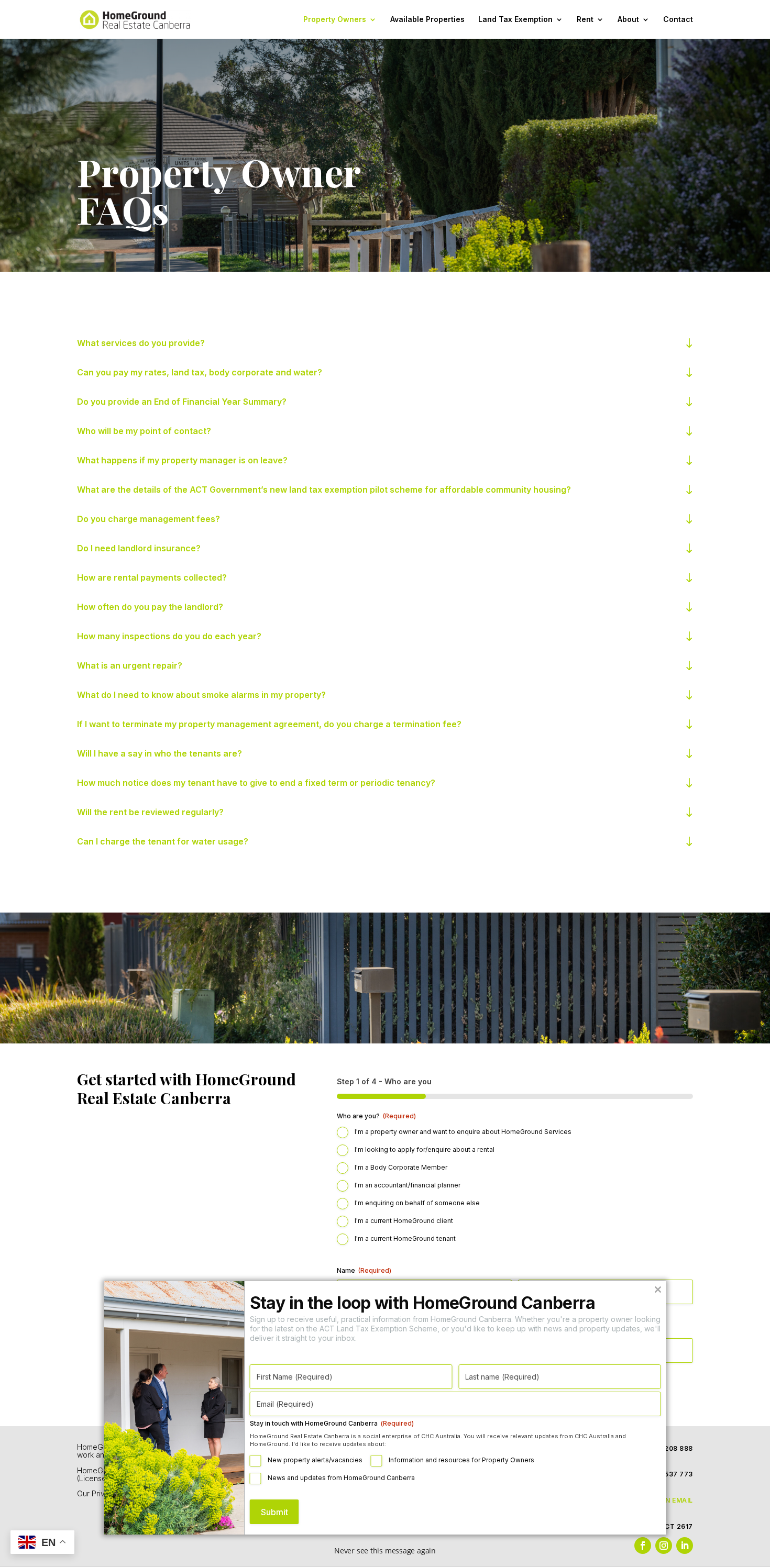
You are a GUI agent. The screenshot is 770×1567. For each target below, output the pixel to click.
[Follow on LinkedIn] (684, 1545)
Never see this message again (385, 1550)
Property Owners (334, 20)
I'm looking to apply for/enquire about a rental (424, 1149)
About (628, 20)
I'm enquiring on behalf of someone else (417, 1203)
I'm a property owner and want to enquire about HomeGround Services (463, 1132)
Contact (678, 20)
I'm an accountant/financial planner (407, 1185)
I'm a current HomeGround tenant (405, 1238)
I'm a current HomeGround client (404, 1221)
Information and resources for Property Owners (461, 1460)
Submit (274, 1512)
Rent (585, 20)
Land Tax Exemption (515, 20)
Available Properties (427, 20)
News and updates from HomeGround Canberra (341, 1478)
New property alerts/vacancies (315, 1460)
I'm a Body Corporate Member (401, 1167)
